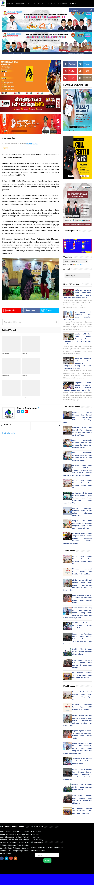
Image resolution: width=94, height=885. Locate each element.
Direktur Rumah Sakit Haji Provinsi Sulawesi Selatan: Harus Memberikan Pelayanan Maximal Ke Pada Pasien (77, 585)
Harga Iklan (37, 831)
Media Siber (87, 870)
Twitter (49, 310)
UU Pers (36, 837)
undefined (5, 353)
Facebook (30, 310)
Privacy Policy (38, 840)
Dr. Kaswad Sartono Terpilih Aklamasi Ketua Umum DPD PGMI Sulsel (82, 675)
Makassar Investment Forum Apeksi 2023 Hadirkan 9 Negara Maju (82, 571)
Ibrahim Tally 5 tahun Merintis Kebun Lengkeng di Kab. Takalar (82, 651)
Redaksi (36, 834)
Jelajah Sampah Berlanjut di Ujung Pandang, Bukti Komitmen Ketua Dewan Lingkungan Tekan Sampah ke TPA (77, 498)
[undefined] (11, 344)
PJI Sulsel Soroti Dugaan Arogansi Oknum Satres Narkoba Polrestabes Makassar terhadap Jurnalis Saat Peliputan (77, 538)
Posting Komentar (8, 433)
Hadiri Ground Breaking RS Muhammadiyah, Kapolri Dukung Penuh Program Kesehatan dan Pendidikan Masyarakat (77, 613)
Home (4, 138)
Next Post (7, 425)
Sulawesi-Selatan (38, 870)
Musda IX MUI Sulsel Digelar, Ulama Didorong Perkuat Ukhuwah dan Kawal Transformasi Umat (77, 339)
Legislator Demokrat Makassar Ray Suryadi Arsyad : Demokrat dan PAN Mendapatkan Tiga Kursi (77, 417)
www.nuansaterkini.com (65, 870)
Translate (80, 264)
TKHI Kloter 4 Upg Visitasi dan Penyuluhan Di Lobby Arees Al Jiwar (82, 625)
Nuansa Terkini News (27, 408)
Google (11, 310)
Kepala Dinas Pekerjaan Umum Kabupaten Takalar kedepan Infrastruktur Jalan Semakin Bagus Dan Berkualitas (77, 639)
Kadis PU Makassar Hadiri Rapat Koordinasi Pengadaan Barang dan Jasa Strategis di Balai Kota (77, 363)
